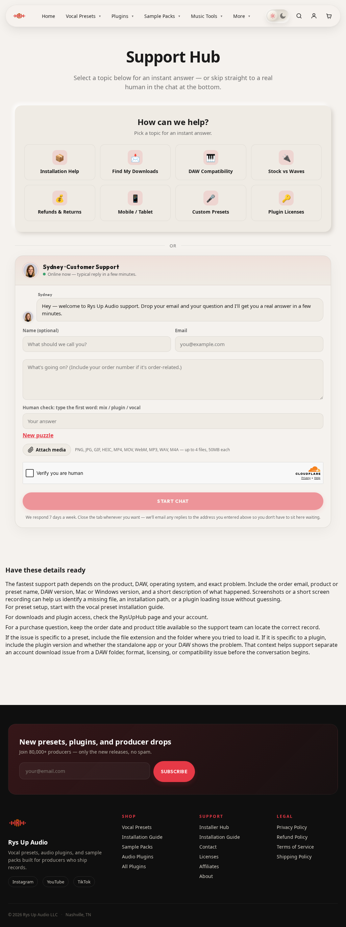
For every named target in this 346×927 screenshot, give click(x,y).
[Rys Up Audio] (19, 16)
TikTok (84, 882)
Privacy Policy (292, 827)
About (206, 876)
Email (181, 330)
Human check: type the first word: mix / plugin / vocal (82, 408)
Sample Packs (162, 16)
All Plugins (134, 866)
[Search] (299, 16)
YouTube (55, 882)
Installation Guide (142, 837)
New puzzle (38, 435)
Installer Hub (214, 827)
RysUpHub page (139, 617)
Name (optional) (40, 330)
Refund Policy (292, 837)
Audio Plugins (137, 856)
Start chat (173, 501)
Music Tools (206, 16)
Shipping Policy (294, 856)
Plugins (122, 16)
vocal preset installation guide (124, 607)
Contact (208, 847)
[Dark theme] (283, 16)
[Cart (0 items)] (329, 16)
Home (48, 16)
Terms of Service (295, 847)
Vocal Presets (83, 16)
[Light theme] (273, 16)
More (241, 16)
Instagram (23, 882)
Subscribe (174, 772)
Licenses (209, 856)
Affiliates (209, 866)
